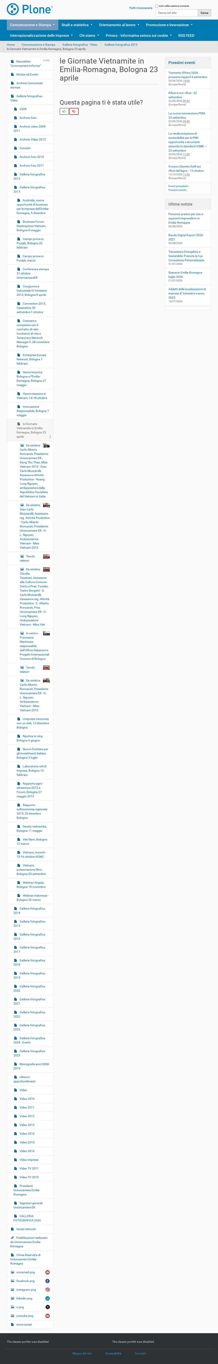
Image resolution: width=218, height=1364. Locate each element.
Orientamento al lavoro (117, 25)
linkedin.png (24, 1298)
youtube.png (24, 1315)
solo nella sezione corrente (174, 5)
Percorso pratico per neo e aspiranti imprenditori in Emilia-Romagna (185, 218)
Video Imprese (28, 1159)
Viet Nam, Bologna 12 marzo (32, 841)
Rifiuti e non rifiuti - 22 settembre (182, 95)
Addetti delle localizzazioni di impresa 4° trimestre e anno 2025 (187, 293)
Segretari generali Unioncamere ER (28, 1205)
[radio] (64, 111)
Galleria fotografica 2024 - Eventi (29, 1040)
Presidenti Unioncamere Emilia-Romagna (26, 1190)
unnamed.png (25, 1272)
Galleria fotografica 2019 (29, 975)
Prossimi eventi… (178, 190)
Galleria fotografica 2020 (29, 988)
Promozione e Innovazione (167, 25)
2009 (22, 109)
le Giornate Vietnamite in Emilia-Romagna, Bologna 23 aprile (31, 430)
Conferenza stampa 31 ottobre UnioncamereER (33, 273)
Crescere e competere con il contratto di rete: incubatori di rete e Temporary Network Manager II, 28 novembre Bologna (33, 333)
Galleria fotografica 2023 (29, 1027)
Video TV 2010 (29, 1177)
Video (23, 1090)
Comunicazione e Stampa (30, 25)
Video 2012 (26, 1116)
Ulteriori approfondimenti (24, 1079)
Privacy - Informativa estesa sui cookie (137, 35)
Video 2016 (26, 1151)
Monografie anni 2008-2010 (31, 1066)
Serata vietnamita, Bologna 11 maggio (32, 828)
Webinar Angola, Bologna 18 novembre (31, 885)
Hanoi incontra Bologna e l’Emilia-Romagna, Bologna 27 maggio (31, 378)
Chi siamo (87, 35)
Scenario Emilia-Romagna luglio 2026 (185, 274)
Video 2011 (26, 1107)
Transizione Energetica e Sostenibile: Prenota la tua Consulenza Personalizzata (186, 256)
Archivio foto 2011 (31, 165)
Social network (26, 1229)
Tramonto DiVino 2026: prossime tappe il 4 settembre (187, 75)
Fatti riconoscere (140, 8)
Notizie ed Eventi (27, 74)
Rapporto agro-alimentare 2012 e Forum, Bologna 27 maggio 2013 (30, 790)
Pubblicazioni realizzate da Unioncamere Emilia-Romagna (28, 1242)
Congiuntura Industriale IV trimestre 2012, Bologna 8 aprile (32, 291)
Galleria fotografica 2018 (29, 962)
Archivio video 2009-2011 (29, 128)
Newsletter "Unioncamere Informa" (25, 63)
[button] (55, 25)
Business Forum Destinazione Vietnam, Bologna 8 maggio (31, 226)
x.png (20, 1307)
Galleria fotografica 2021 (29, 1001)
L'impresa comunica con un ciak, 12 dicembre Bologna (33, 723)
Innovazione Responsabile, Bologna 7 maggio (33, 411)
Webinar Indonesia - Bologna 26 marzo (33, 897)
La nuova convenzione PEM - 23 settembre (187, 115)
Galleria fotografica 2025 (29, 1053)
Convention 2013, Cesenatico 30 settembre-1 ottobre (31, 308)
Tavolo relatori (27, 558)
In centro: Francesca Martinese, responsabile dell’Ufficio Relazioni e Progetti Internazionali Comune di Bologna (34, 646)
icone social (24, 1324)
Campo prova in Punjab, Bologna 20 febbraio (30, 243)
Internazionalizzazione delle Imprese (39, 35)
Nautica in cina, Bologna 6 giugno (30, 738)
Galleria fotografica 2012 (29, 176)
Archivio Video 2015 (32, 139)
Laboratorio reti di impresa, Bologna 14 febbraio (31, 770)
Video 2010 (26, 1098)
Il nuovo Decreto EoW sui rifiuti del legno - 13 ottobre (186, 168)
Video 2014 (26, 1133)
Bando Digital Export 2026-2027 (186, 237)
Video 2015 (26, 1142)
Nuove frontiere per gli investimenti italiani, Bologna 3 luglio (32, 753)
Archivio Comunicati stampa (26, 85)
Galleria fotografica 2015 (29, 923)
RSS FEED (186, 35)
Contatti (24, 148)
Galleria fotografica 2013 (121, 44)
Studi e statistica (75, 25)
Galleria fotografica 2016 (29, 936)
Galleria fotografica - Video (80, 44)
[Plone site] (30, 9)
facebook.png (25, 1281)
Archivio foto (27, 117)
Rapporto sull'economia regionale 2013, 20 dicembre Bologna (32, 811)
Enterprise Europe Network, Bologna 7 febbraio (31, 359)
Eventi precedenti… (179, 186)
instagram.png (26, 1289)
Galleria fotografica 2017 (29, 949)
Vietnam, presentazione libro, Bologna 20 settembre (31, 870)
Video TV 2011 (29, 1168)
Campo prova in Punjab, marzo (30, 258)
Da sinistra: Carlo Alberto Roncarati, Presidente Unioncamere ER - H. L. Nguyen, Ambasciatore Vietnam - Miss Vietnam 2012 (34, 695)
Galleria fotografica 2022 (29, 1014)
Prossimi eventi (181, 62)
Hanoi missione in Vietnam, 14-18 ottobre (32, 396)
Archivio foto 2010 (31, 157)
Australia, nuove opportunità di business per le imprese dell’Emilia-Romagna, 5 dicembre (33, 207)
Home (11, 44)
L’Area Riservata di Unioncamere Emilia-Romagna (25, 1259)
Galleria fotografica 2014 (29, 910)
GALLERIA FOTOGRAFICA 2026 (27, 1218)
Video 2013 (26, 1125)
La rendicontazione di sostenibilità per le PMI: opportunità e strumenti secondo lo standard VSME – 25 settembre (187, 142)
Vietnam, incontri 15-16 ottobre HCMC (31, 854)
